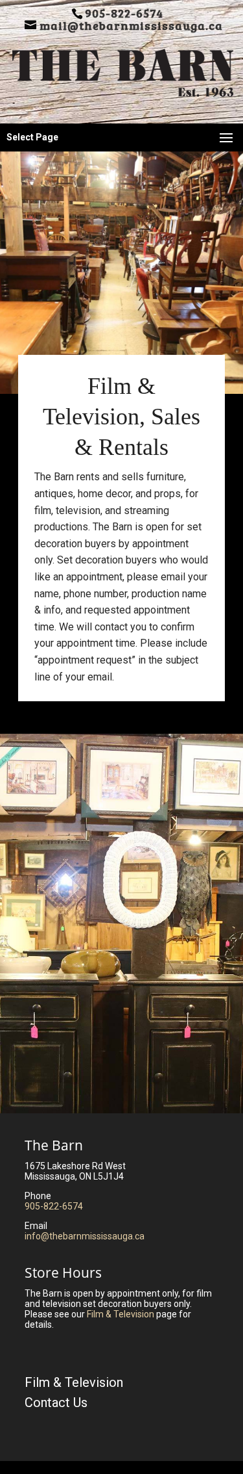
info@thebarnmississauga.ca (85, 1236)
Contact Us (56, 1402)
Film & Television (120, 1314)
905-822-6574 (54, 1206)
